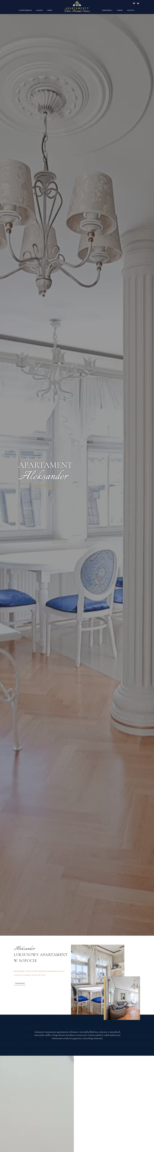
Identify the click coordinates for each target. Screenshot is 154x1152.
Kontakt (131, 10)
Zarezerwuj (107, 10)
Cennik (120, 10)
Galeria (39, 10)
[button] (20, 983)
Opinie (49, 10)
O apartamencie (25, 10)
